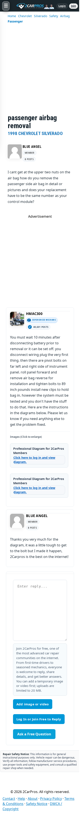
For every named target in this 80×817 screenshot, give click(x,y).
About (33, 798)
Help (21, 798)
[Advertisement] (40, 71)
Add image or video (32, 704)
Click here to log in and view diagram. (34, 460)
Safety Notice (36, 803)
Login (62, 6)
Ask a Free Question (34, 734)
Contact (9, 798)
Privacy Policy (51, 798)
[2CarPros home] (33, 6)
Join (73, 6)
